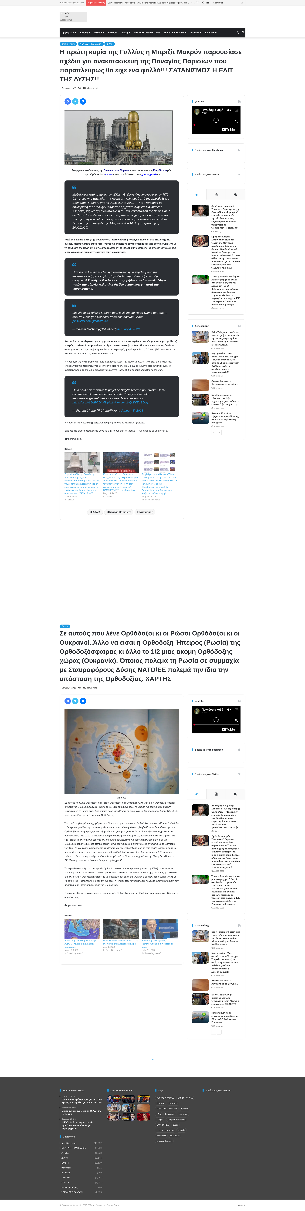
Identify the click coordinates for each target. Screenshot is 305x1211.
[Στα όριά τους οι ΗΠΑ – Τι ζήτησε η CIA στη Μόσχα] (129, 1099)
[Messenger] (83, 101)
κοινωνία (65, 1177)
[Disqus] (122, 568)
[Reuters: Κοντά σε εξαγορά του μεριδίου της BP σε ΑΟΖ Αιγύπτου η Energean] (200, 418)
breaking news (68, 44)
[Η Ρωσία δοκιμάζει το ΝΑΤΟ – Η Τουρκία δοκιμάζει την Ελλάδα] (129, 1117)
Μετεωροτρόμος (69, 1187)
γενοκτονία (161, 1136)
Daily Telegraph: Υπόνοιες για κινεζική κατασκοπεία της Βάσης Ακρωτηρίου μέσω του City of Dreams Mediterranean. (225, 338)
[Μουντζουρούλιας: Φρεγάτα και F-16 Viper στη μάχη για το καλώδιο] (114, 1099)
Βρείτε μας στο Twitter (207, 174)
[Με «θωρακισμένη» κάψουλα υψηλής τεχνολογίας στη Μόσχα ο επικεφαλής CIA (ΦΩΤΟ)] (200, 400)
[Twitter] (75, 101)
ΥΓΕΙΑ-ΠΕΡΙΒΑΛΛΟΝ (174, 32)
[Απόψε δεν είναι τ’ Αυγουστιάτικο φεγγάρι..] (200, 385)
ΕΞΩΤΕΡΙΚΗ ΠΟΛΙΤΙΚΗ (167, 1109)
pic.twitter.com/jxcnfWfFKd (90, 321)
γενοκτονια (175, 1136)
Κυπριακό (183, 1114)
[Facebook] (67, 101)
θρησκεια (66, 1168)
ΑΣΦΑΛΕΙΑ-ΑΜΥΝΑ (165, 1098)
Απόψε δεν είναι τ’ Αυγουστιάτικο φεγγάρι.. (128, 3)
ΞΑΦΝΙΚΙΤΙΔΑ (163, 1125)
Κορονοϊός (169, 1114)
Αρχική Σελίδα (69, 32)
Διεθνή (111, 32)
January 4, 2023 (128, 329)
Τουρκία (181, 1130)
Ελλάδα (98, 32)
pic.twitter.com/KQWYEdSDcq (127, 402)
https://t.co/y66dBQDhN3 (89, 402)
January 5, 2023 (132, 410)
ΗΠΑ (159, 1114)
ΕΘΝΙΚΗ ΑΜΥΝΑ (185, 1098)
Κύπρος (84, 32)
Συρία (175, 1125)
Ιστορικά (194, 32)
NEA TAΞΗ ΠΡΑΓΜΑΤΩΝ (146, 32)
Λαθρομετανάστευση (177, 1119)
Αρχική (241, 1205)
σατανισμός (146, 512)
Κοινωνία (209, 32)
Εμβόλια (184, 1109)
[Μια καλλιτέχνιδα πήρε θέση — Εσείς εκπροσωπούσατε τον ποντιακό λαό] (143, 1117)
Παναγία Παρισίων (119, 512)
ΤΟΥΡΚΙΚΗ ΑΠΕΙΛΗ (165, 1130)
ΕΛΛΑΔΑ (160, 1103)
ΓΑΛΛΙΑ (95, 512)
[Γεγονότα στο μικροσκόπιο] (73, 17)
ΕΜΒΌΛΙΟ (173, 1103)
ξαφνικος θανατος (164, 1141)
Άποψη (124, 32)
